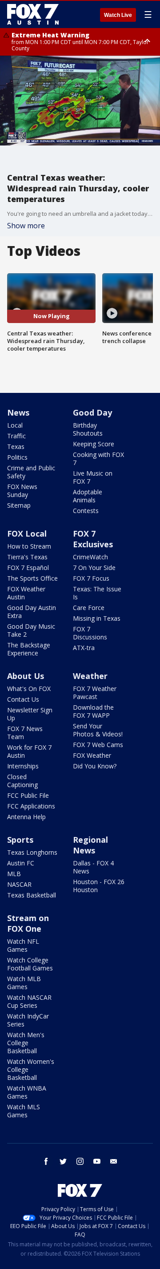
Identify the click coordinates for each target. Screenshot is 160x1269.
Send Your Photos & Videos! (98, 730)
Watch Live (118, 15)
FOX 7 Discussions (90, 633)
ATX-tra (84, 647)
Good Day (92, 412)
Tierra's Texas (27, 557)
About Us (25, 676)
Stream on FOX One (28, 923)
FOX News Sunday (22, 490)
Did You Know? (94, 766)
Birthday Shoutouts (88, 429)
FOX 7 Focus (91, 578)
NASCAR (19, 884)
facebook (46, 1161)
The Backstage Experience (28, 649)
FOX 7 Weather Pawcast (94, 692)
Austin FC (20, 863)
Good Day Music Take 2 (31, 630)
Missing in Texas (96, 618)
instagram (80, 1161)
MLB (14, 873)
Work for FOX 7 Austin (29, 751)
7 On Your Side (94, 567)
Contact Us (23, 699)
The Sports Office (32, 578)
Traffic (16, 436)
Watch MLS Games (23, 1111)
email (114, 1161)
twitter (63, 1161)
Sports (20, 839)
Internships (23, 766)
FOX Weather (92, 755)
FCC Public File (28, 795)
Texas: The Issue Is (97, 593)
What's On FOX (29, 688)
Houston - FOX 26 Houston (98, 885)
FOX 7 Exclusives (93, 539)
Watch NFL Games (23, 945)
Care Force (88, 607)
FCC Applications (31, 806)
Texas (15, 446)
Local (15, 425)
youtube (97, 1161)
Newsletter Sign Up (29, 714)
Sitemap (19, 505)
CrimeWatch (90, 557)
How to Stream (29, 546)
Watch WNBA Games (26, 1092)
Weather (90, 676)
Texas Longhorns (32, 852)
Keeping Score (93, 444)
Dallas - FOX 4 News (93, 867)
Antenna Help (26, 816)
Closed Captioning (22, 780)
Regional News (90, 845)
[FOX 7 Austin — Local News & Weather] (33, 14)
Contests (86, 510)
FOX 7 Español (28, 567)
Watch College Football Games (30, 964)
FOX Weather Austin (26, 593)
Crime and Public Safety (31, 472)
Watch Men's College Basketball (25, 1043)
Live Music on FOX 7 (92, 477)
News (18, 412)
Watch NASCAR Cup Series (29, 1001)
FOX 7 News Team (25, 732)
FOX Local (27, 533)
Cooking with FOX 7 (98, 458)
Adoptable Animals (87, 496)
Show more (26, 225)
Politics (17, 457)
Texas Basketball (31, 895)
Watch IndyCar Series (28, 1020)
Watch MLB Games (24, 982)
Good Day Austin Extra (31, 611)
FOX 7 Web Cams (98, 744)
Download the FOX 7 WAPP (93, 711)
